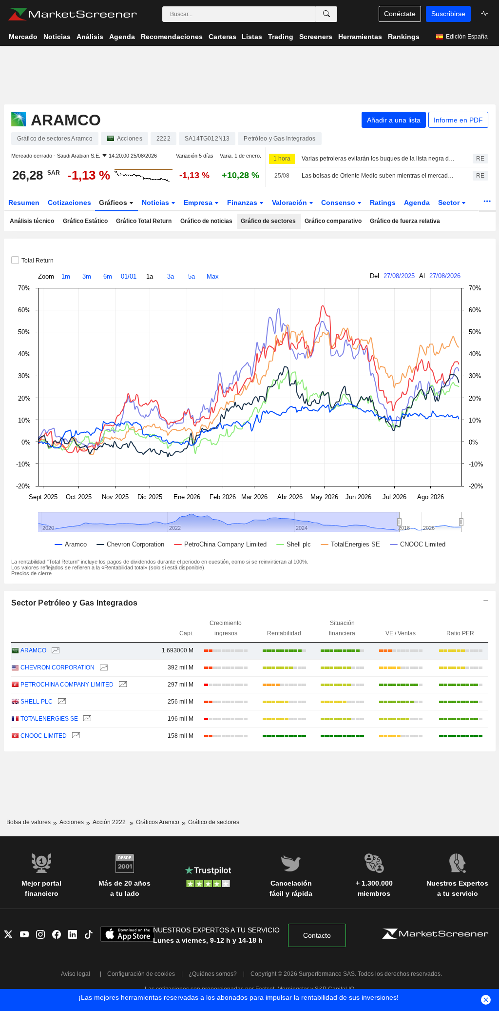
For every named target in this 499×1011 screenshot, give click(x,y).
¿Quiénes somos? (213, 974)
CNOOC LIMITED (43, 735)
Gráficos (114, 202)
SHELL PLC (36, 701)
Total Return (37, 260)
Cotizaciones (69, 202)
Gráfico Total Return (144, 221)
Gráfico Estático (85, 221)
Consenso (339, 202)
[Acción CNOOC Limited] (75, 736)
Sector (449, 202)
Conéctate (400, 14)
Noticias (156, 202)
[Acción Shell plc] (61, 702)
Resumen (23, 202)
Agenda (417, 202)
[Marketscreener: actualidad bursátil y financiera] (72, 14)
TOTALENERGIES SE (49, 718)
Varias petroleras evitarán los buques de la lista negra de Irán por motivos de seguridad (379, 158)
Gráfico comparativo (333, 221)
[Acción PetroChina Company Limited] (121, 685)
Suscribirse (448, 14)
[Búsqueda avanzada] (326, 14)
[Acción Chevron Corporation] (102, 668)
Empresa (199, 202)
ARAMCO (33, 650)
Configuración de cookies (141, 974)
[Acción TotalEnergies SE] (86, 719)
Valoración (290, 202)
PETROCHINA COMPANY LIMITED (67, 684)
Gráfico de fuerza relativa (405, 221)
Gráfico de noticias (206, 221)
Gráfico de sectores (268, 221)
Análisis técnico (32, 221)
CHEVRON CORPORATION (57, 667)
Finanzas (243, 202)
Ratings (383, 202)
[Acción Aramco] (54, 651)
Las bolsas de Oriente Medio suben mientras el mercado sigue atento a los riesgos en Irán (379, 175)
